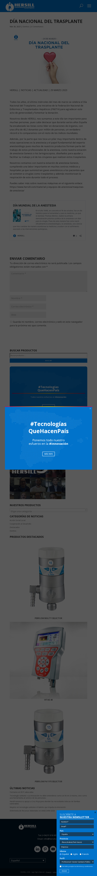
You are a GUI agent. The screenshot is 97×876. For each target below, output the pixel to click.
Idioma (63, 851)
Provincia (64, 839)
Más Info (48, 454)
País (61, 831)
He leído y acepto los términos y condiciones (77, 866)
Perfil (62, 858)
